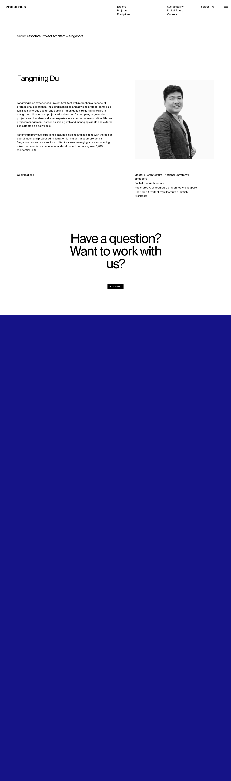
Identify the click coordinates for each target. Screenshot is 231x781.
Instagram (200, 385)
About (70, 385)
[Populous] (17, 7)
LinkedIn (172, 385)
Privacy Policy (25, 767)
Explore (121, 7)
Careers (172, 14)
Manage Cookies (177, 767)
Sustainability (175, 7)
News (120, 393)
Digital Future (175, 11)
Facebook (173, 389)
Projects (122, 11)
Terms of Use (75, 767)
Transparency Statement (132, 767)
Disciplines (123, 14)
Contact (122, 397)
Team (70, 389)
